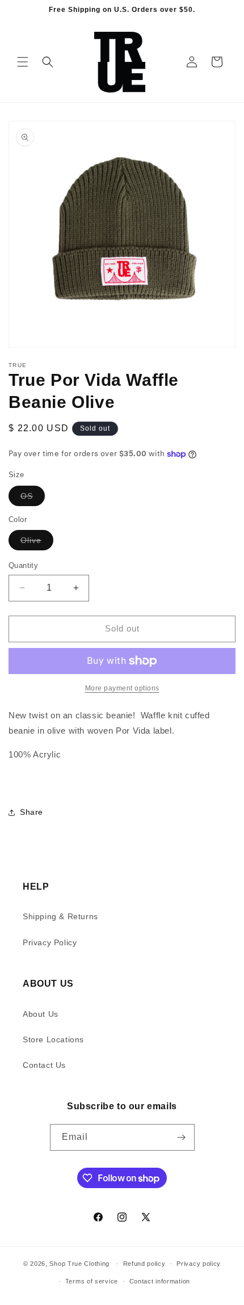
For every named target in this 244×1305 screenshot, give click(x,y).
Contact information (159, 1281)
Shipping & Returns (60, 916)
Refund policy (144, 1263)
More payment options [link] (122, 688)
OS (32, 498)
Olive (36, 542)
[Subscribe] (181, 1137)
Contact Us (44, 1065)
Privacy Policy (50, 942)
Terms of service (91, 1281)
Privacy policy (198, 1263)
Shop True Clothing (79, 1263)
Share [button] (31, 811)
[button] (22, 61)
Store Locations (53, 1039)
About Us (40, 1013)
